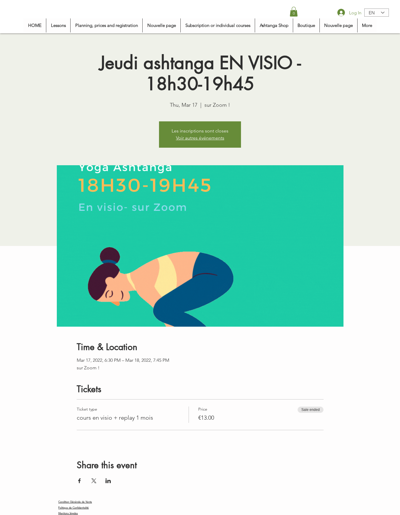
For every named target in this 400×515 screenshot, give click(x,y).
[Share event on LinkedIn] (108, 480)
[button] (294, 11)
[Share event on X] (94, 480)
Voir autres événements (200, 138)
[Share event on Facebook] (79, 480)
